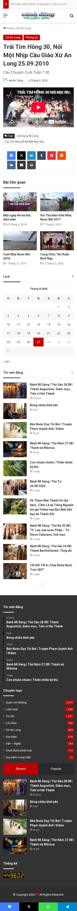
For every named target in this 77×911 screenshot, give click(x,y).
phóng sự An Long (27, 136)
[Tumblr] (41, 155)
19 (28, 333)
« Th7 (6, 361)
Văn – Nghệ (13, 743)
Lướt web (12, 709)
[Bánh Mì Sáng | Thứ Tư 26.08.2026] (15, 487)
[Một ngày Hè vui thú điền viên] (20, 201)
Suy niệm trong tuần (18, 757)
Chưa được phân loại (19, 750)
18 (18, 333)
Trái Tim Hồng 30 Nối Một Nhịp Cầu (24, 141)
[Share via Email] (21, 165)
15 (58, 324)
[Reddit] (61, 155)
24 (8, 342)
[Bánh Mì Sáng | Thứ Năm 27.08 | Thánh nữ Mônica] (15, 449)
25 (18, 342)
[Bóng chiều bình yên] (15, 411)
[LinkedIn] (31, 155)
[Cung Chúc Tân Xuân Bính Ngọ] (57, 240)
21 (48, 333)
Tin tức (10, 716)
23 (68, 333)
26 (28, 342)
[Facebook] (11, 155)
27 (38, 342)
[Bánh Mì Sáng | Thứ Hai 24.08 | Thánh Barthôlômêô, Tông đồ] (15, 552)
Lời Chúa (11, 723)
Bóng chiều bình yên (44, 405)
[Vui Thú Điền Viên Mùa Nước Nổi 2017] (57, 201)
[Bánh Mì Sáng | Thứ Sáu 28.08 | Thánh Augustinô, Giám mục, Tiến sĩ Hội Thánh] (15, 390)
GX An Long (23, 28)
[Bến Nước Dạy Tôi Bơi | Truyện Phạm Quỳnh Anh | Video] (15, 430)
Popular (56, 769)
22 (58, 333)
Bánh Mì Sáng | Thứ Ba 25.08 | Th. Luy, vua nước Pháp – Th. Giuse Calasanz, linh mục (50, 530)
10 (8, 324)
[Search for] (72, 17)
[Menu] (5, 17)
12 (28, 324)
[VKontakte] (11, 165)
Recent (21, 769)
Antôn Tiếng (16, 80)
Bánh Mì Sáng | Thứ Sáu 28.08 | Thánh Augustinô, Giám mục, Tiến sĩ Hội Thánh (51, 389)
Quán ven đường (16, 702)
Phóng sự (32, 37)
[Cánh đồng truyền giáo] (38, 16)
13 (38, 324)
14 (48, 324)
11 (18, 324)
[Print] (31, 165)
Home (10, 28)
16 (68, 324)
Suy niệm (11, 736)
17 (8, 333)
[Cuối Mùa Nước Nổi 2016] (20, 240)
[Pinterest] (51, 155)
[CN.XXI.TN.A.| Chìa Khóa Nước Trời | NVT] (15, 571)
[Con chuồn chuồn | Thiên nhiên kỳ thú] (15, 468)
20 (38, 333)
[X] (21, 155)
